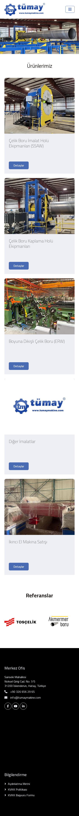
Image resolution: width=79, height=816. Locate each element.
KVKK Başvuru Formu (21, 795)
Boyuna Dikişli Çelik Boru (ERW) (37, 342)
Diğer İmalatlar (22, 442)
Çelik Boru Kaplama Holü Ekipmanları (31, 244)
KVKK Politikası (17, 789)
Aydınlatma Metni (19, 783)
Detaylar (18, 165)
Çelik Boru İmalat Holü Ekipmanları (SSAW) (29, 144)
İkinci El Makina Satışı (28, 542)
